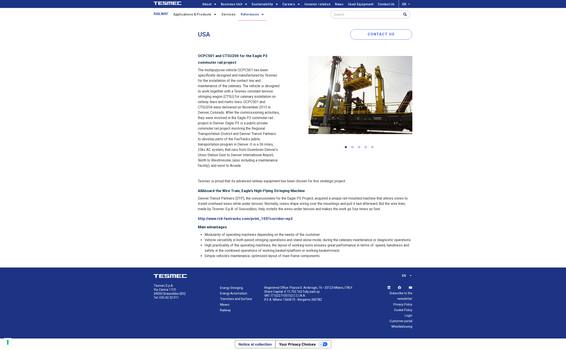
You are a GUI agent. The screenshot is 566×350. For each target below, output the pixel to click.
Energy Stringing (231, 288)
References (250, 14)
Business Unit (231, 4)
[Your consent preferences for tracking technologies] (8, 342)
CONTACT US (381, 34)
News (339, 4)
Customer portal (401, 321)
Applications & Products (192, 14)
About (206, 4)
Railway (225, 310)
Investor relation (317, 4)
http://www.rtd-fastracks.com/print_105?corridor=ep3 (245, 218)
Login (408, 315)
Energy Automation (233, 293)
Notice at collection (255, 344)
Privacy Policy (402, 304)
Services (228, 14)
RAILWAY (161, 14)
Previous (305, 96)
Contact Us (386, 4)
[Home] (167, 3)
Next (415, 96)
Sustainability (262, 4)
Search (339, 14)
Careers (288, 4)
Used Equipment (360, 4)
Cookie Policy (403, 310)
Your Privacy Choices (297, 344)
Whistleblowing (401, 326)
